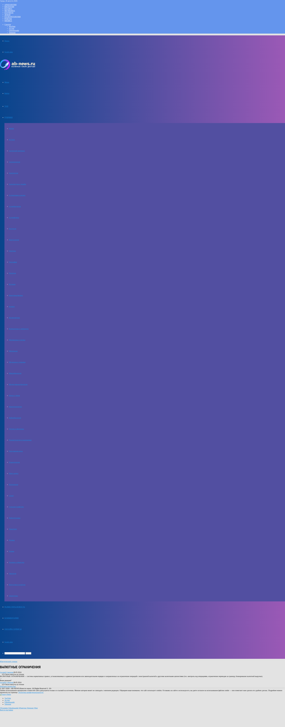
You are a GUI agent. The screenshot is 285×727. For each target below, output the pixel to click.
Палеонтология (12, 17)
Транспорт (13, 529)
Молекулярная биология (18, 384)
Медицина (9, 11)
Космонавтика (14, 318)
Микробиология (15, 373)
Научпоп (8, 13)
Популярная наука (16, 451)
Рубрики (8, 117)
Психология (13, 484)
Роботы (8, 19)
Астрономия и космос (17, 195)
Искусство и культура (17, 585)
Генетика (12, 251)
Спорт (11, 496)
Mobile (11, 128)
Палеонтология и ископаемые (20, 440)
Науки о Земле (14, 395)
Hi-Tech (12, 140)
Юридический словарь (8, 661)
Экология (12, 573)
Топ (6, 106)
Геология (12, 273)
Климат (12, 306)
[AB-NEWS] (17, 69)
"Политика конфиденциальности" (31, 692)
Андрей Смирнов (6, 672)
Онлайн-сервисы (13, 629)
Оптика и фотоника (16, 429)
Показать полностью (8, 686)
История (12, 284)
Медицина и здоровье (17, 362)
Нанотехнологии (15, 407)
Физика (8, 21)
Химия (11, 551)
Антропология (14, 162)
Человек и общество (16, 562)
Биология (9, 7)
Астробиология (15, 206)
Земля (7, 15)
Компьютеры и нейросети (19, 329)
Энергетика (13, 596)
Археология (10, 5)
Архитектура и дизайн (17, 184)
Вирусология (14, 240)
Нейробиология (15, 418)
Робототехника (14, 518)
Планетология (14, 462)
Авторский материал (17, 151)
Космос (8, 9)
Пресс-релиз (13, 473)
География (13, 262)
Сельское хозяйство (16, 507)
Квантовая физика (16, 295)
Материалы (13, 351)
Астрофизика (14, 217)
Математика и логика (17, 340)
